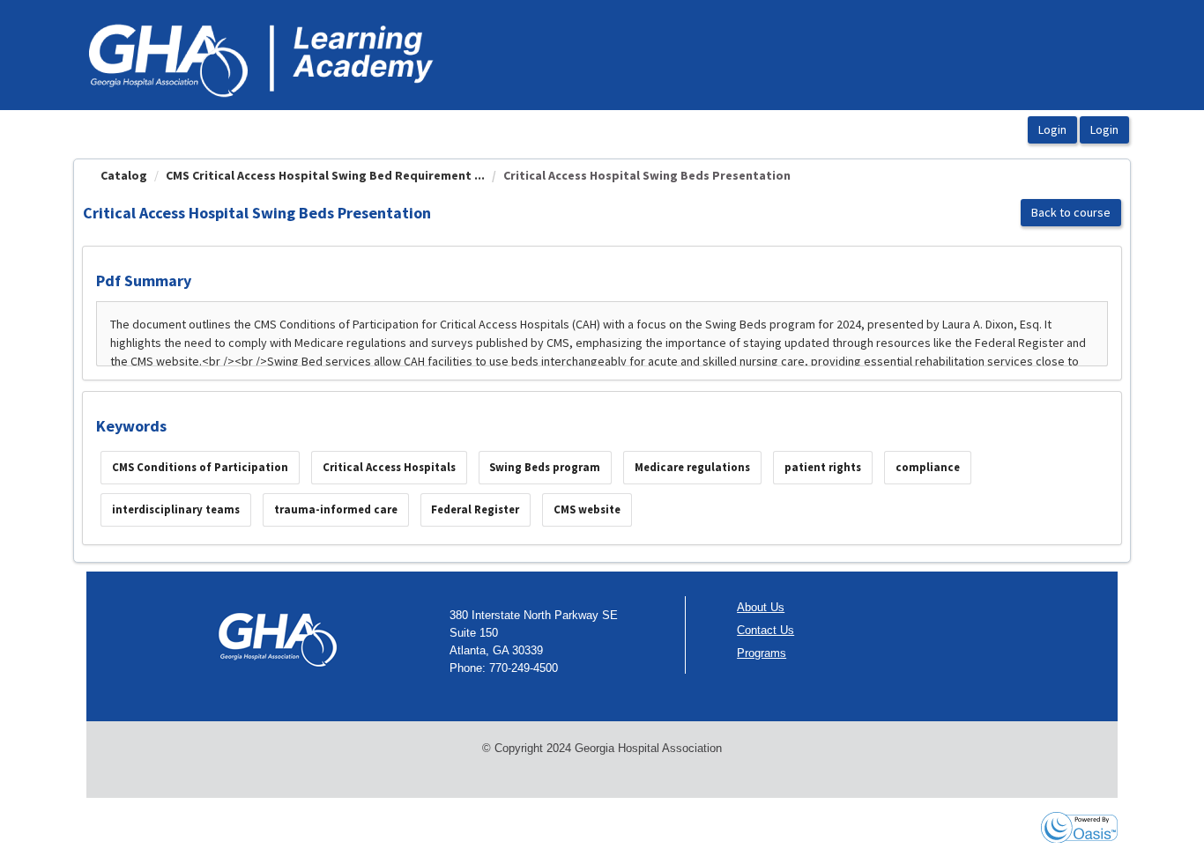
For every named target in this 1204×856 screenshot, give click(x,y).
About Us (760, 607)
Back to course (1071, 212)
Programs (761, 653)
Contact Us (765, 630)
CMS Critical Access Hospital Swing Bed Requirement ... (325, 175)
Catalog (123, 175)
